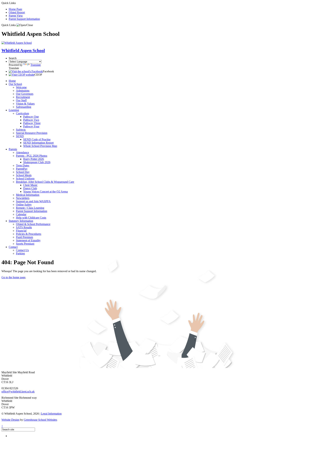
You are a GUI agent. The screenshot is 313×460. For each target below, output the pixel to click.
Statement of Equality (28, 240)
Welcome (21, 87)
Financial (21, 230)
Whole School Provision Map (40, 145)
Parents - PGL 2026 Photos (31, 155)
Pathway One (31, 116)
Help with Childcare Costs (31, 217)
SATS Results (24, 227)
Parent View (16, 15)
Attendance (22, 152)
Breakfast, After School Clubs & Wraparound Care (45, 181)
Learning (14, 110)
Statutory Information (21, 220)
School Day (23, 172)
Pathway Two (31, 119)
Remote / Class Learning (30, 207)
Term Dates (22, 165)
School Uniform (25, 178)
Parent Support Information (24, 18)
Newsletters (22, 198)
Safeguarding (23, 106)
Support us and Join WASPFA (33, 201)
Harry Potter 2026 (33, 159)
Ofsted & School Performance (33, 224)
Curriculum (22, 113)
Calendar (21, 214)
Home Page (15, 9)
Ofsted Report (17, 12)
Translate (35, 64)
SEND (20, 136)
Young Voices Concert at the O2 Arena (45, 191)
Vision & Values (25, 103)
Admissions (22, 90)
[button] (24, 25)
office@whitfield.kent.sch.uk (18, 391)
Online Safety (24, 204)
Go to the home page (13, 277)
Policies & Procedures (28, 233)
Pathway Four (31, 126)
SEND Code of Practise (37, 139)
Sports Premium (25, 243)
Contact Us (22, 250)
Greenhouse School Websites (40, 419)
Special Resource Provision (31, 132)
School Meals (24, 175)
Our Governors (24, 93)
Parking (20, 253)
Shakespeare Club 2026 (36, 162)
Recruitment (23, 97)
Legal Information (51, 413)
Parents (13, 149)
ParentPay (22, 168)
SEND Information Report (38, 142)
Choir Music (30, 185)
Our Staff (21, 100)
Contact (13, 246)
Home (12, 80)
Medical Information (27, 194)
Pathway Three (32, 123)
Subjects (21, 129)
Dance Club (30, 188)
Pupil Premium (24, 237)
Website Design (10, 419)
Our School (15, 84)
